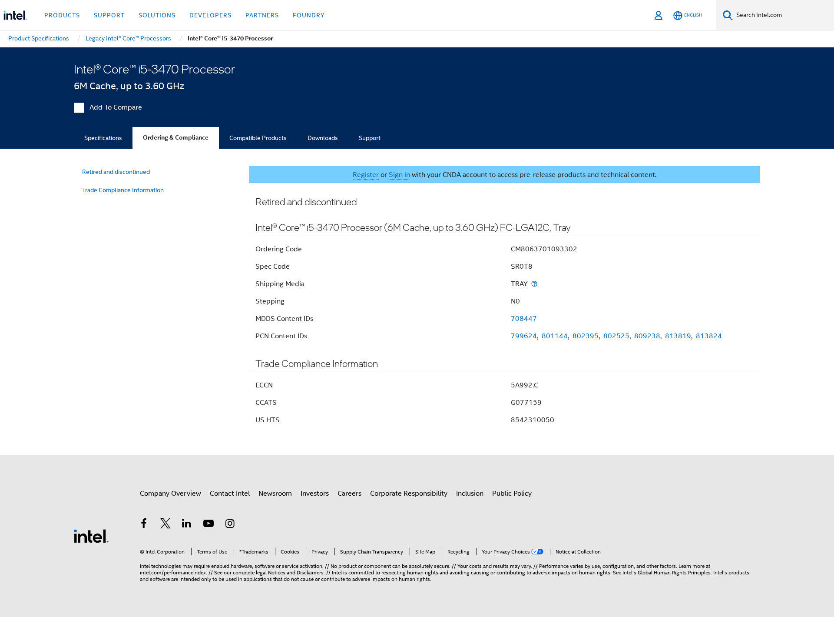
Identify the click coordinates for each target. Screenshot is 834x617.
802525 (616, 336)
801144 (555, 336)
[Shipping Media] (534, 283)
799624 (524, 336)
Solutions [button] (157, 15)
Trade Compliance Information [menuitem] (123, 190)
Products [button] (62, 15)
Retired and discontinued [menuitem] (116, 172)
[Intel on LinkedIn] (186, 525)
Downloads (323, 138)
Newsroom (275, 493)
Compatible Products (258, 138)
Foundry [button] (309, 15)
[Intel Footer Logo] (91, 535)
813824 (709, 336)
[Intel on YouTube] (208, 525)
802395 (586, 336)
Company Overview (170, 493)
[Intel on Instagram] (229, 525)
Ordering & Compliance (175, 137)
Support (370, 138)
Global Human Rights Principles (674, 572)
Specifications (103, 138)
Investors (315, 493)
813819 (678, 336)
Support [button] (109, 15)
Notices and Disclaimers (296, 572)
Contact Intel (230, 493)
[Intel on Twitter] (165, 525)
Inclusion (469, 493)
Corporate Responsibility (408, 493)
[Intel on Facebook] (143, 525)
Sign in (399, 174)
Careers (349, 493)
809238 (647, 336)
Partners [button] (262, 15)
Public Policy (512, 493)
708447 (524, 318)
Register (366, 174)
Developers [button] (210, 15)
